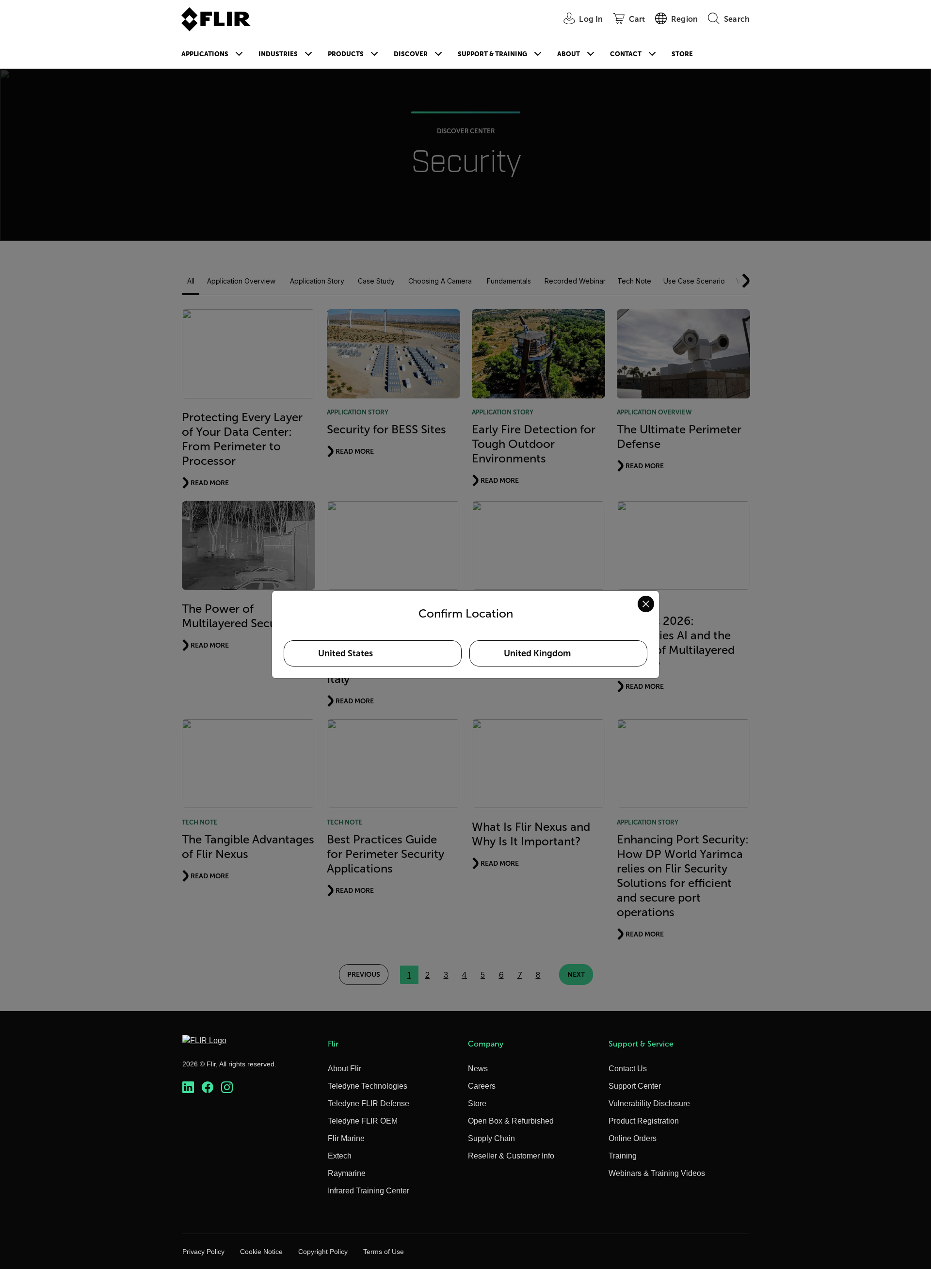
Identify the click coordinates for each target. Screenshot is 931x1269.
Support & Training (492, 54)
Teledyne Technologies (367, 1086)
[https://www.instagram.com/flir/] (227, 1087)
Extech (340, 1156)
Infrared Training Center (368, 1191)
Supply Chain (491, 1138)
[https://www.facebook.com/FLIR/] (207, 1087)
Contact (626, 54)
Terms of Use (383, 1251)
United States (345, 653)
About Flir (344, 1068)
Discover (411, 54)
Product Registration (644, 1121)
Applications (204, 54)
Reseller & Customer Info (511, 1156)
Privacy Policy (203, 1251)
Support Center (635, 1086)
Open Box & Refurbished (511, 1121)
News (478, 1068)
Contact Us (628, 1068)
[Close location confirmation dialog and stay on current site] (646, 604)
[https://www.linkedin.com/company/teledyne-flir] (188, 1087)
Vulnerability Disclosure (649, 1103)
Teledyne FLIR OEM (363, 1121)
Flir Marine (346, 1138)
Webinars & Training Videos (657, 1173)
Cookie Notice (261, 1251)
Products (346, 54)
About (568, 54)
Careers (482, 1086)
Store (682, 54)
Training (623, 1156)
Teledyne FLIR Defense (368, 1103)
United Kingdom (537, 653)
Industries (278, 54)
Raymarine (347, 1173)
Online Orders (633, 1138)
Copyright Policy (323, 1251)
